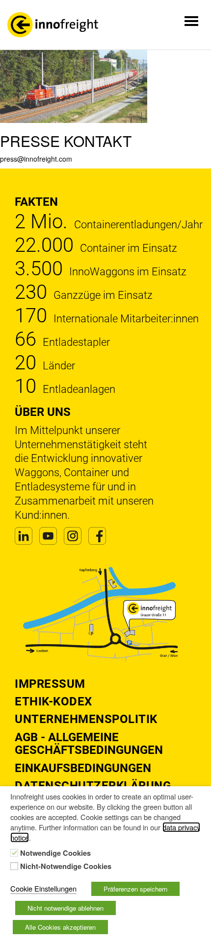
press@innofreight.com (36, 159)
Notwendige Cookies (55, 853)
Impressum (50, 684)
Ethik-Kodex (53, 701)
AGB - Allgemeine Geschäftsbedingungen (89, 743)
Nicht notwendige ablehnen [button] (65, 908)
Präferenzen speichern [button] (135, 889)
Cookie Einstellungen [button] (43, 888)
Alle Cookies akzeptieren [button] (60, 927)
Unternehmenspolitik (86, 719)
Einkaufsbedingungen (83, 768)
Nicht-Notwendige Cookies (65, 866)
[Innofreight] (52, 24)
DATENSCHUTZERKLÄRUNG (93, 786)
